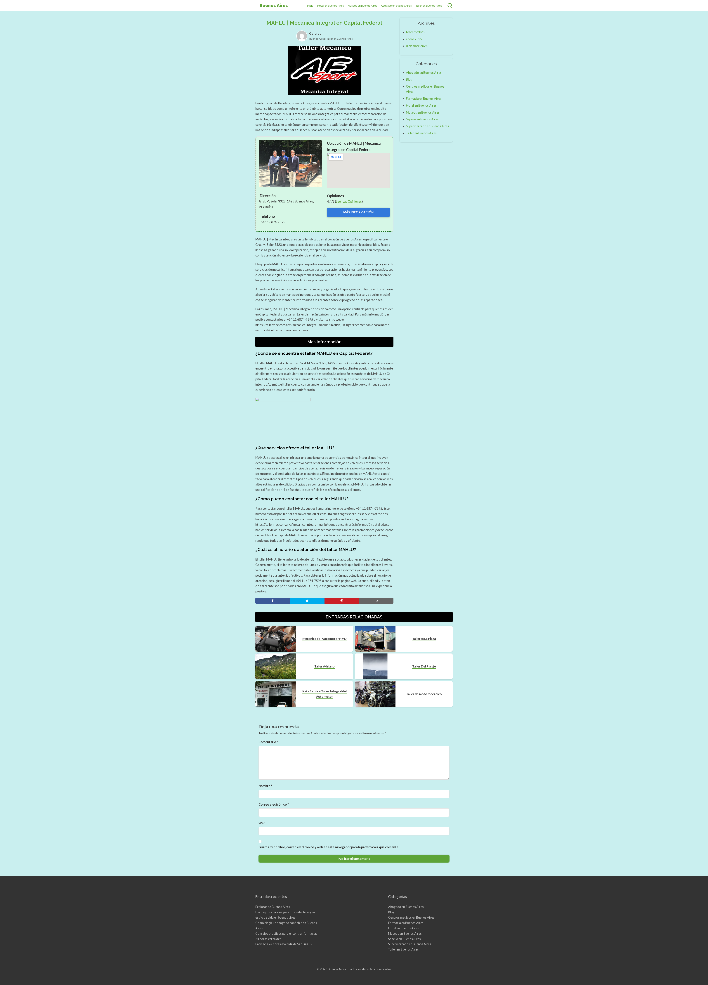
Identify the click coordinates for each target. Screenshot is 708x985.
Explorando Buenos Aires (272, 907)
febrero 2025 (415, 32)
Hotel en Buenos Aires (330, 5)
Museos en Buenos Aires (362, 5)
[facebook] (272, 601)
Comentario (268, 742)
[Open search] (450, 5)
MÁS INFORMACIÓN (358, 212)
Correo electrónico (273, 804)
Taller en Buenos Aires (429, 5)
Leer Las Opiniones (349, 201)
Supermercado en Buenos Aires (427, 126)
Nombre (265, 786)
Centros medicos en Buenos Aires (411, 917)
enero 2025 (414, 39)
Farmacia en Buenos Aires (423, 98)
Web (262, 823)
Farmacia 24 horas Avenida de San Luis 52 (283, 944)
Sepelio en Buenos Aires (422, 119)
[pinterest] (341, 601)
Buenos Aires (274, 6)
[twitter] (307, 601)
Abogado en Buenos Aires (396, 5)
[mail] (376, 601)
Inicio (310, 5)
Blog (409, 79)
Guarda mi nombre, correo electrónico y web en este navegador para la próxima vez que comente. (328, 847)
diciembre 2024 (417, 46)
